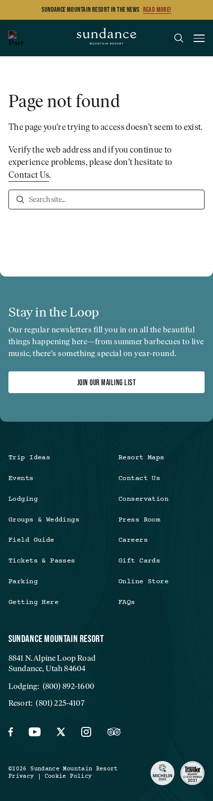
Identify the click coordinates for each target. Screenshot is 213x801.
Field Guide (31, 540)
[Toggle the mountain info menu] (15, 38)
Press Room (139, 520)
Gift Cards (139, 561)
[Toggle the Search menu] (179, 38)
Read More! (157, 9)
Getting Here (33, 602)
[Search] (20, 199)
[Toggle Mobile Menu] (199, 40)
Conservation (143, 499)
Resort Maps (141, 457)
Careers (133, 540)
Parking (23, 581)
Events (21, 478)
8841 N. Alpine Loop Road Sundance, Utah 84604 (52, 663)
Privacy (21, 776)
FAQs (126, 602)
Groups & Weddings (43, 520)
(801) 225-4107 (60, 703)
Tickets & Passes (41, 561)
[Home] (106, 38)
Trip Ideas (29, 457)
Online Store (143, 581)
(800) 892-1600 (68, 686)
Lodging (23, 499)
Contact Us (28, 175)
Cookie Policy (68, 776)
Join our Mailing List (106, 382)
